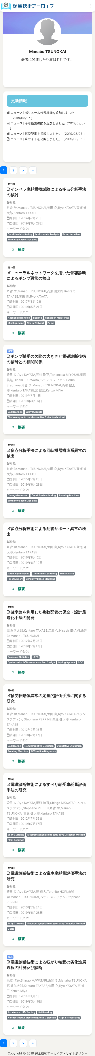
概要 (21, 249)
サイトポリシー (76, 1053)
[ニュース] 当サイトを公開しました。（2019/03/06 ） (47, 139)
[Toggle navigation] (91, 6)
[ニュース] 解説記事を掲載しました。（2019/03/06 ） (47, 133)
